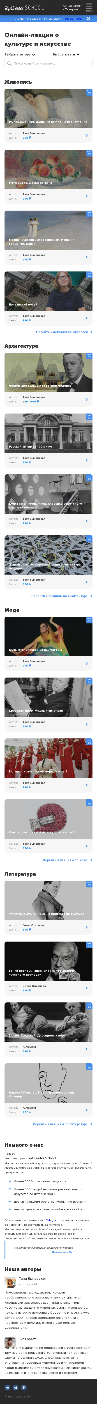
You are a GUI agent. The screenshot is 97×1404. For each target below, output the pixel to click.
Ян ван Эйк (73, 19)
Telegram (71, 9)
